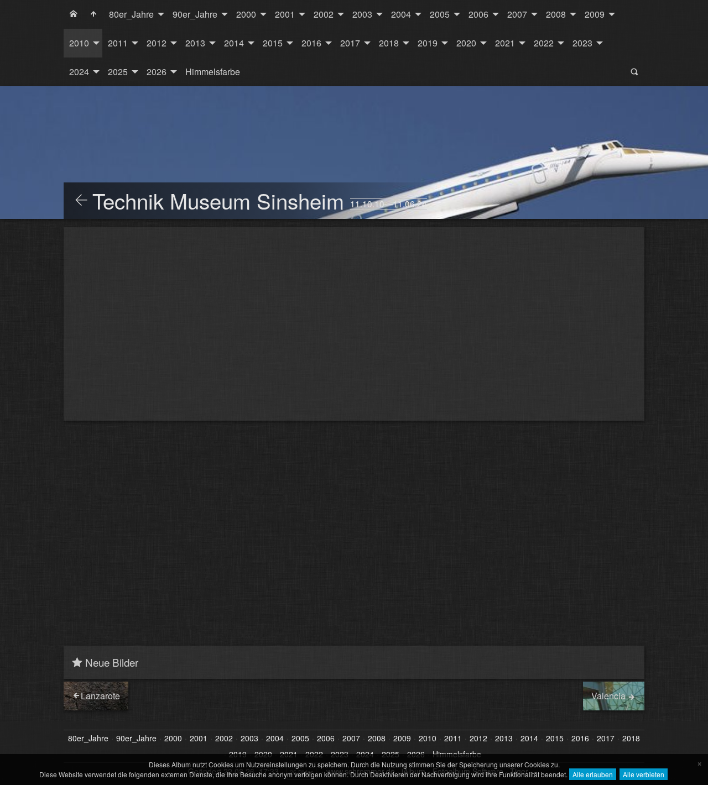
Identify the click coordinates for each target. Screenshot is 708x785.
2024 (79, 71)
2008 (556, 14)
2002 (324, 14)
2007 (517, 14)
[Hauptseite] (93, 14)
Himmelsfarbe (212, 71)
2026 (156, 71)
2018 (389, 42)
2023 (582, 42)
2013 (195, 42)
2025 (118, 71)
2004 (401, 14)
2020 (466, 42)
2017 (350, 42)
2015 (273, 42)
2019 (428, 42)
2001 (285, 14)
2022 (544, 42)
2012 (156, 42)
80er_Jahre (131, 14)
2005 (440, 14)
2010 (79, 42)
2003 (362, 14)
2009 (595, 14)
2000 (246, 14)
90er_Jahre (195, 14)
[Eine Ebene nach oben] (81, 200)
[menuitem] (74, 14)
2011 (118, 42)
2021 (505, 42)
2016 (311, 42)
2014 (234, 42)
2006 (478, 14)
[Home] (74, 14)
